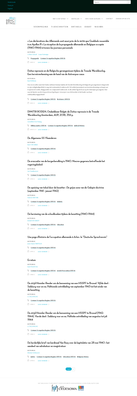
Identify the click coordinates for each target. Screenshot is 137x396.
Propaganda (35, 58)
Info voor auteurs (92, 18)
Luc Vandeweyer (32, 171)
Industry (59, 201)
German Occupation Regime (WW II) (52, 58)
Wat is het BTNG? (59, 18)
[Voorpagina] (11, 21)
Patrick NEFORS (32, 198)
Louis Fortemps (43, 54)
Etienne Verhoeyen (33, 353)
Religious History (83, 357)
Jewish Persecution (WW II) (66, 271)
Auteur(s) (31, 52)
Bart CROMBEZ (32, 145)
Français (10, 5)
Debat (88, 27)
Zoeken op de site (123, 18)
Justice (33, 357)
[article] (68, 52)
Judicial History (79, 126)
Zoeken (129, 2)
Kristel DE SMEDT (33, 221)
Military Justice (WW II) (38, 126)
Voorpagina (41, 27)
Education (60, 224)
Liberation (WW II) (69, 357)
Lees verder (42, 62)
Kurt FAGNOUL (32, 267)
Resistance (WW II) (63, 99)
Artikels (76, 27)
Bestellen (75, 18)
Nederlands (11, 2)
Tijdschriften (59, 27)
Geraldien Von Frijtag (34, 122)
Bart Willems (31, 81)
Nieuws (99, 27)
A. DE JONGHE (32, 296)
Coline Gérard (32, 54)
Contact (109, 18)
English (10, 8)
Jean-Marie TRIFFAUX (34, 244)
